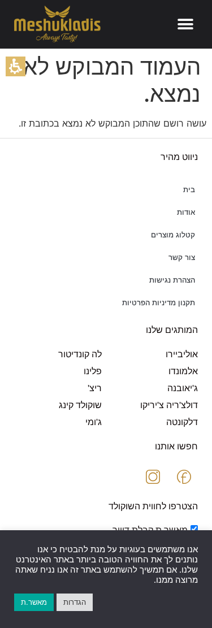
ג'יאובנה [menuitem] (182, 388)
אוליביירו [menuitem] (182, 354)
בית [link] (189, 189)
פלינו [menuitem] (93, 371)
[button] (15, 66)
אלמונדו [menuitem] (183, 371)
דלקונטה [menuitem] (182, 422)
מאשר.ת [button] (34, 602)
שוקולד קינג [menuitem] (80, 405)
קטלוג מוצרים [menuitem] (173, 235)
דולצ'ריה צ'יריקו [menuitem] (169, 405)
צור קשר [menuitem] (181, 257)
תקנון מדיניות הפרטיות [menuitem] (158, 302)
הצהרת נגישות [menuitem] (172, 280)
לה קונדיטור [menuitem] (80, 354)
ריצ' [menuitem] (95, 388)
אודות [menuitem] (186, 212)
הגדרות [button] (74, 602)
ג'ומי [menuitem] (93, 422)
